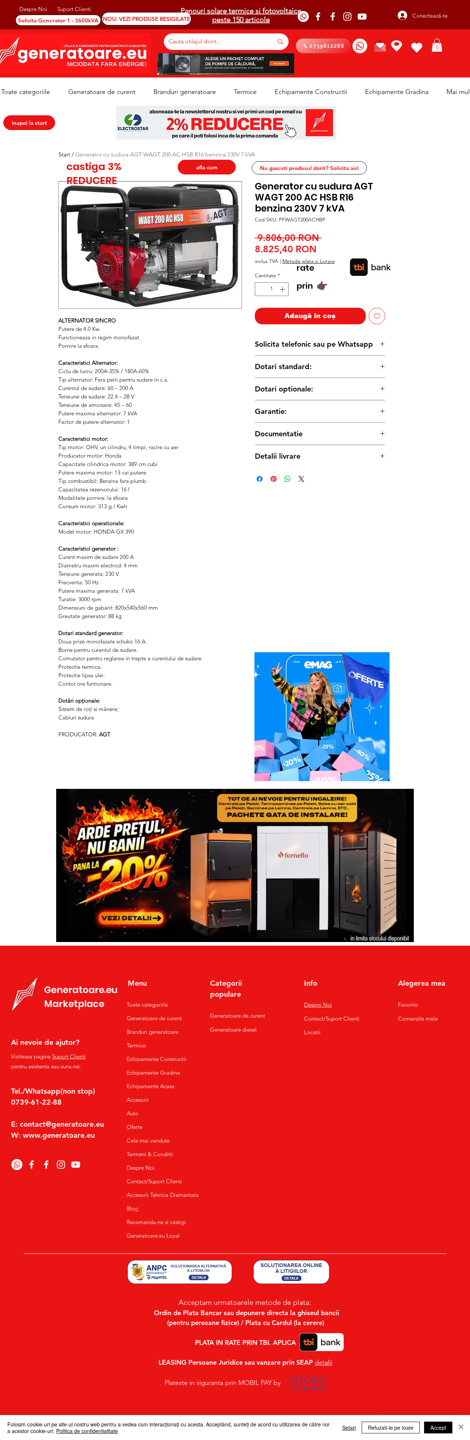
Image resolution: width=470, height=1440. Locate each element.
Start (64, 154)
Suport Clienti (69, 1056)
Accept (438, 1427)
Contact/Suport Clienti (154, 1181)
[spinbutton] (271, 289)
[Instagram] (347, 16)
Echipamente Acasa (150, 1086)
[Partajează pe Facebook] (259, 478)
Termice (136, 1045)
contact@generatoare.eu (62, 1124)
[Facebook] (317, 16)
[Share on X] (301, 478)
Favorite (408, 1004)
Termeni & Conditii (150, 1154)
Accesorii (138, 1099)
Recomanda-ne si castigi (156, 1222)
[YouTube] (362, 16)
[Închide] (461, 1427)
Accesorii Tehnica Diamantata (159, 1194)
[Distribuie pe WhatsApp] (287, 478)
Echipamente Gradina (153, 1072)
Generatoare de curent (154, 1018)
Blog (132, 1208)
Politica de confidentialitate (87, 1430)
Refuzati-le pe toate (390, 1427)
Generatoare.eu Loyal (153, 1235)
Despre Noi (141, 1167)
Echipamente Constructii (157, 1058)
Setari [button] (349, 1427)
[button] (436, 45)
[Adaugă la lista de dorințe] (377, 316)
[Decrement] (260, 289)
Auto (132, 1113)
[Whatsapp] (303, 16)
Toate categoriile (147, 1004)
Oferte (134, 1126)
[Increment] (283, 289)
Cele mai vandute (148, 1140)
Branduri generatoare (152, 1031)
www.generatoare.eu (59, 1135)
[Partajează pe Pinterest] (273, 478)
